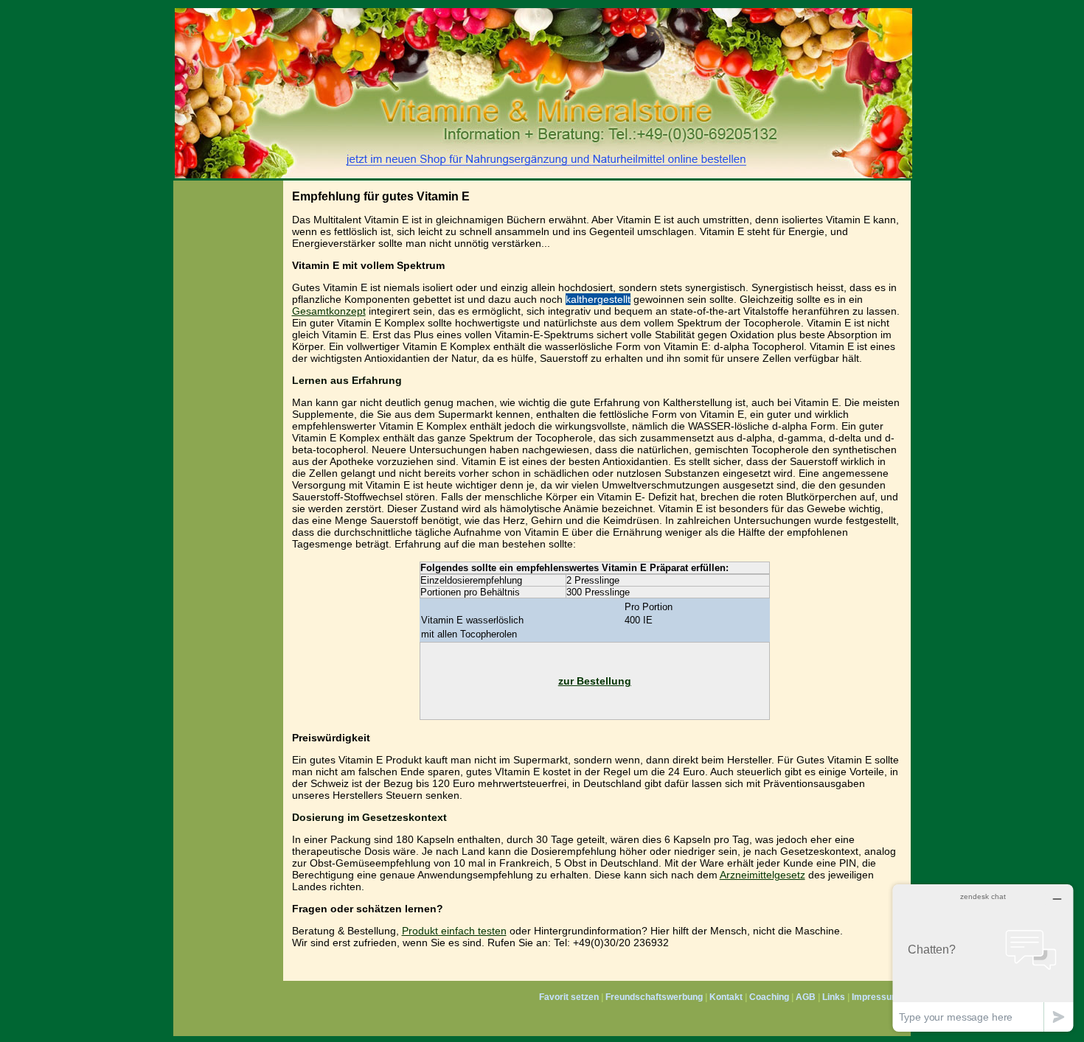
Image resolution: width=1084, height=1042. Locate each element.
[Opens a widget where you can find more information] (983, 957)
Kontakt (726, 997)
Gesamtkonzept (329, 311)
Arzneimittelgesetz (762, 875)
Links (833, 997)
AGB (806, 997)
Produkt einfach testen (454, 931)
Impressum (876, 997)
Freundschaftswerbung (654, 997)
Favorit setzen (569, 997)
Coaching (769, 997)
